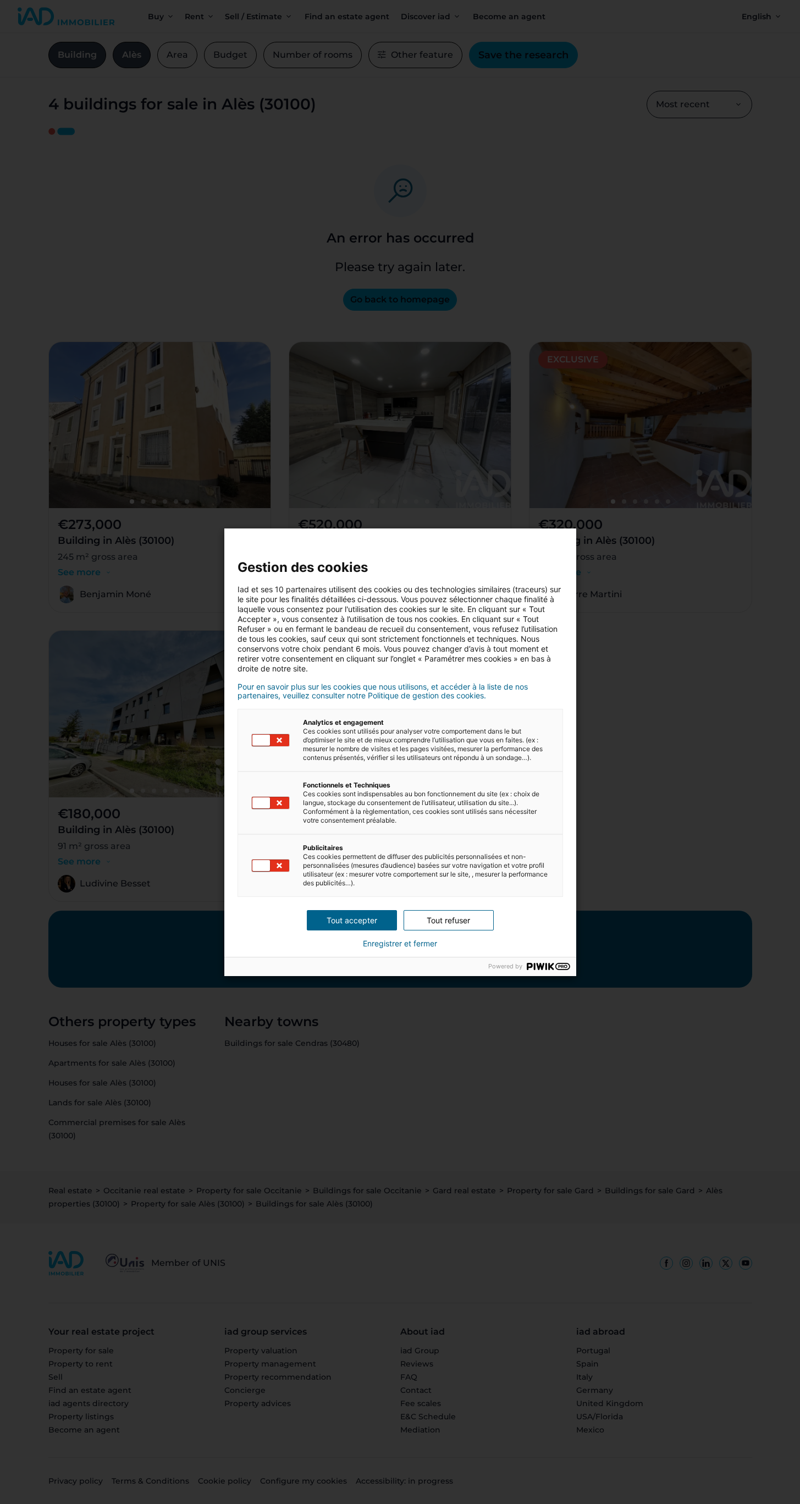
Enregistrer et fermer (400, 943)
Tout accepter (352, 920)
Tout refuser (448, 920)
